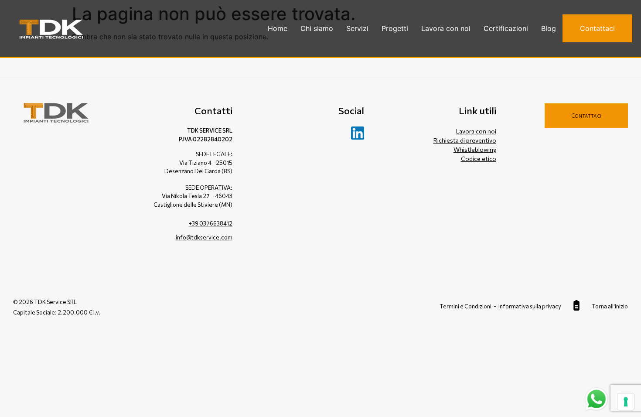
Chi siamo (316, 28)
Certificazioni (506, 28)
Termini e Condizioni (465, 306)
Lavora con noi (446, 28)
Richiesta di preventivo (464, 140)
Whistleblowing (474, 149)
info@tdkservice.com (204, 237)
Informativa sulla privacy (529, 306)
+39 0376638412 (210, 223)
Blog (548, 28)
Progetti (395, 28)
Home (277, 28)
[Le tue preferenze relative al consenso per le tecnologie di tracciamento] (625, 401)
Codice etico (478, 158)
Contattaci (597, 28)
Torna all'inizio (610, 306)
